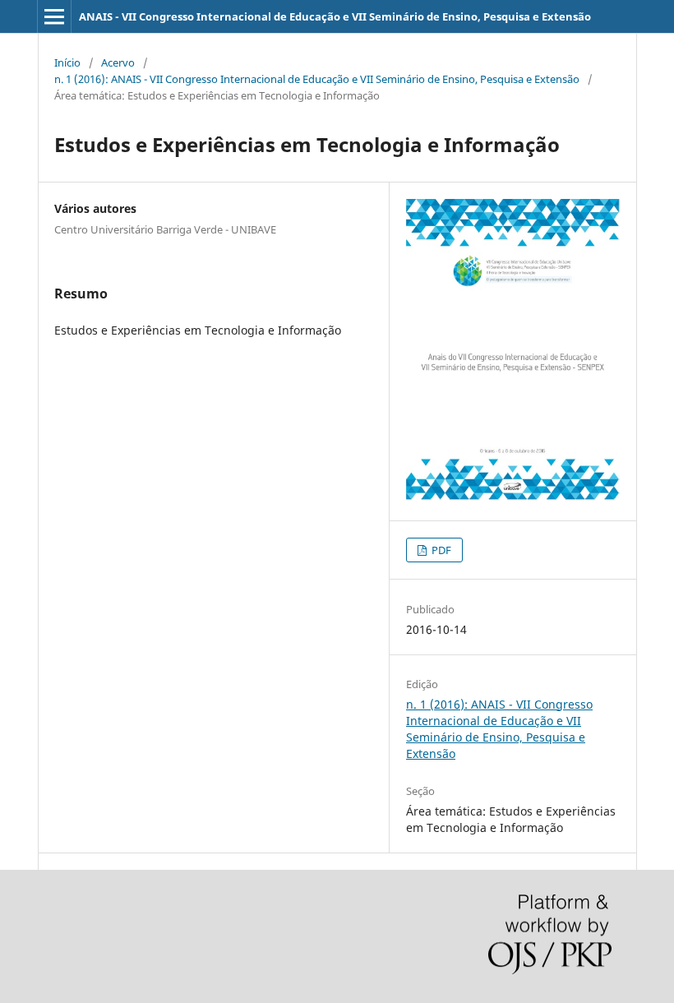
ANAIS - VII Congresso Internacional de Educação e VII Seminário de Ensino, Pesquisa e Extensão (335, 16)
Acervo (118, 62)
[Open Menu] (54, 16)
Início (67, 62)
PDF (440, 550)
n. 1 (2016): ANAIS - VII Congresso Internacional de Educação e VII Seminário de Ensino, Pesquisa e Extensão (316, 79)
